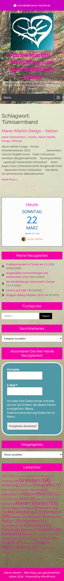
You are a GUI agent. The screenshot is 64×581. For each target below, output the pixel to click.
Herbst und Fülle (16, 290)
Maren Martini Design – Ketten (30, 131)
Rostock (50, 529)
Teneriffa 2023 (11, 538)
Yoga (29, 543)
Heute (32, 204)
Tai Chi (42, 534)
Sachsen (13, 533)
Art (25, 476)
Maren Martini (36, 503)
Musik (54, 517)
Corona (10, 481)
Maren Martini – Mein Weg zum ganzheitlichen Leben (32, 65)
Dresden (34, 480)
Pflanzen (34, 521)
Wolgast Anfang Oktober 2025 (24, 295)
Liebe (40, 499)
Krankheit (11, 498)
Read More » (9, 179)
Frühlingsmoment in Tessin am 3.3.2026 (30, 264)
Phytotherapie (37, 525)
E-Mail (12, 385)
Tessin (50, 538)
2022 (17, 476)
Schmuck (17, 141)
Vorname (13, 369)
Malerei (8, 503)
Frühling (24, 490)
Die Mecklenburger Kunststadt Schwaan (30, 281)
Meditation (18, 516)
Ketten (32, 137)
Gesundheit (39, 494)
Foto (29, 485)
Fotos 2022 (10, 489)
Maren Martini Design (19, 508)
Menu (7, 97)
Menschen (36, 517)
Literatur (52, 499)
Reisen (29, 529)
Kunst (27, 498)
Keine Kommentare (13, 137)
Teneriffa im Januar (32, 538)
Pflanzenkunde (12, 525)
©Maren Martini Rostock (26, 545)
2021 (8, 476)
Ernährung (13, 485)
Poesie (11, 529)
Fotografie (47, 485)
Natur (11, 521)
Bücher (48, 476)
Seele (31, 534)
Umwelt (12, 542)
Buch (35, 476)
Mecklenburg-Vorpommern (32, 514)
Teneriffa (54, 534)
